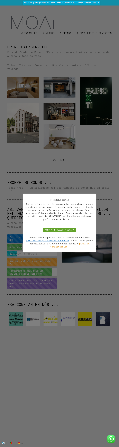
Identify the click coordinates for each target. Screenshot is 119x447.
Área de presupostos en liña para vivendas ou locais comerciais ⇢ (61, 2)
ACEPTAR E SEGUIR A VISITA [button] (59, 230)
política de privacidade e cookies (47, 240)
